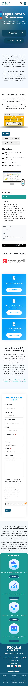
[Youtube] (16, 666)
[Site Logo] (6, 3)
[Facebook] (8, 666)
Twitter (1, 14)
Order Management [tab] (8, 230)
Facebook (1, 12)
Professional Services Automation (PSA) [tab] (13, 237)
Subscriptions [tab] (7, 226)
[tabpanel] (14, 212)
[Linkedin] (12, 666)
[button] (21, 3)
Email (1, 18)
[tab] (6, 134)
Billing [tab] (5, 233)
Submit (8, 510)
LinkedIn (1, 16)
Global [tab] (5, 196)
